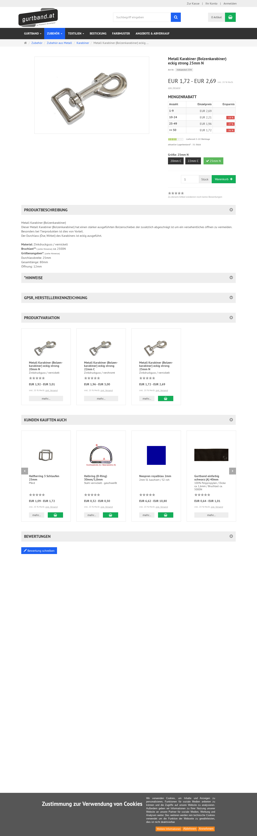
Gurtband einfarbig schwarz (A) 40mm (206, 477)
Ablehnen (189, 828)
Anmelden (230, 3)
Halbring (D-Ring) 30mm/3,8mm (95, 477)
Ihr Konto (211, 3)
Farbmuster (121, 33)
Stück (204, 179)
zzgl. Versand (174, 87)
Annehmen (206, 828)
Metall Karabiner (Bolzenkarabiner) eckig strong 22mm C (101, 366)
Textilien (75, 33)
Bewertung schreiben (41, 550)
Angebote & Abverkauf (153, 33)
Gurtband (32, 33)
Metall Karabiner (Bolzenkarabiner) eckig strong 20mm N (46, 366)
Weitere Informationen (169, 829)
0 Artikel (216, 17)
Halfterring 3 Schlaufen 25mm (44, 477)
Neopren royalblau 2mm (155, 476)
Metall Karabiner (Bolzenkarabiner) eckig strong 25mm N (156, 366)
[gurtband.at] (38, 17)
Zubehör (53, 33)
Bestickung (98, 33)
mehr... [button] (46, 398)
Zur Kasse (193, 3)
